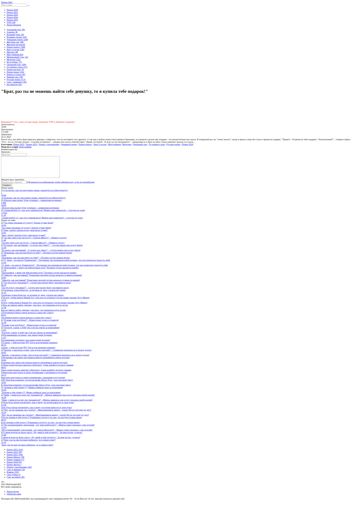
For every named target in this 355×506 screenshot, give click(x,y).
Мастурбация (114, 144)
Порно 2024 (187, 144)
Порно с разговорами (49, 144)
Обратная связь (14, 494)
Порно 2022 (18, 144)
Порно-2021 (12, 12)
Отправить (6, 185)
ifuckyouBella (25, 147)
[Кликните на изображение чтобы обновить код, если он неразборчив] (60, 182)
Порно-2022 (12, 15)
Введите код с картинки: (12, 179)
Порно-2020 (12, 10)
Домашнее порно (69, 144)
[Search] (28, 5)
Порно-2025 (12, 20)
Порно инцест (85, 144)
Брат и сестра (100, 144)
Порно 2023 (31, 144)
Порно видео (13, 491)
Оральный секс (140, 144)
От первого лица (157, 144)
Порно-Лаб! (6, 2)
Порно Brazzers (14, 25)
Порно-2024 (12, 17)
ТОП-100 (11, 22)
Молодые (126, 144)
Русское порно (173, 144)
